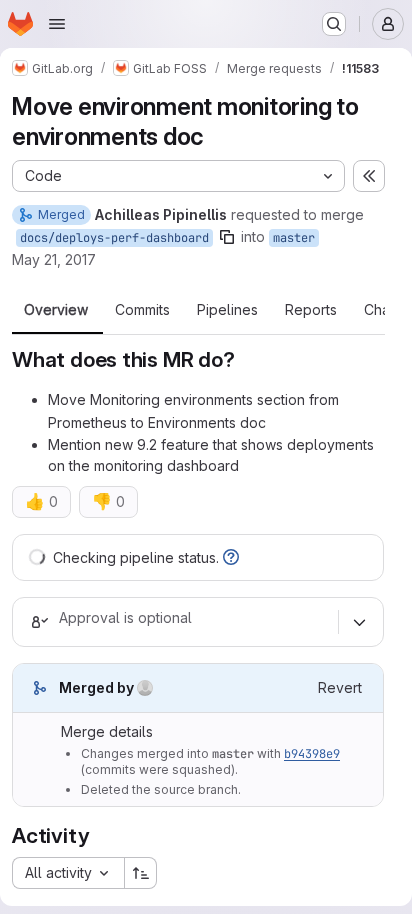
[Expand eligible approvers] (359, 622)
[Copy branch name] (227, 237)
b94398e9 (312, 754)
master (294, 238)
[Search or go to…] (334, 24)
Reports (311, 310)
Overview (56, 310)
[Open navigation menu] (57, 24)
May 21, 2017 (54, 259)
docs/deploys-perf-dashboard (114, 238)
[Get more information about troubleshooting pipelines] (231, 557)
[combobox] (68, 873)
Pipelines (227, 310)
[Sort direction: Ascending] (141, 873)
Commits (142, 310)
